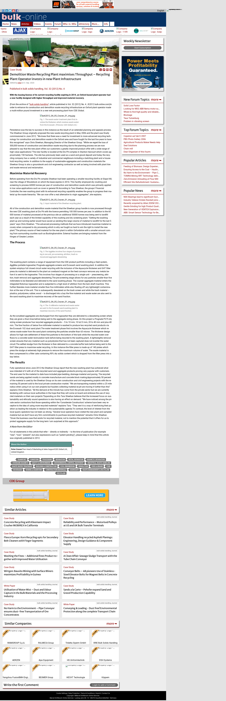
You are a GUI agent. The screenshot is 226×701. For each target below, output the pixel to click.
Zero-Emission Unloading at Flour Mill (141, 179)
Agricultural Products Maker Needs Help (142, 142)
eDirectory (84, 24)
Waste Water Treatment (22, 466)
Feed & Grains (97, 466)
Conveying (34, 459)
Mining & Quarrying (34, 470)
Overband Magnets (20, 463)
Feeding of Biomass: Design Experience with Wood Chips (150, 166)
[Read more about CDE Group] (9, 481)
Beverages (17, 470)
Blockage (128, 115)
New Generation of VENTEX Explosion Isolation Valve (148, 209)
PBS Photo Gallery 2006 (135, 139)
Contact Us (106, 693)
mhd (19, 83)
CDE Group (16, 481)
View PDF (97, 70)
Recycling (61, 473)
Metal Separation (76, 459)
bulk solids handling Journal (19, 39)
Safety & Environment (41, 463)
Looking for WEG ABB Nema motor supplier (143, 109)
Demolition (83, 466)
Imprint (98, 693)
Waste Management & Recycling (96, 470)
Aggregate (74, 470)
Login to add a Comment (103, 685)
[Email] (110, 70)
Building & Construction (46, 466)
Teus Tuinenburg (131, 118)
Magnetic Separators (96, 459)
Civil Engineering (67, 466)
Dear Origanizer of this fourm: (137, 152)
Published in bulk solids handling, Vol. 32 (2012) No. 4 (37, 88)
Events (48, 24)
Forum (58, 24)
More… (95, 24)
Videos (37, 24)
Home (6, 24)
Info (106, 24)
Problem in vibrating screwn (136, 121)
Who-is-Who (69, 24)
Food (108, 466)
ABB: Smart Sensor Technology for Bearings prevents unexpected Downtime (159, 212)
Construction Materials (56, 470)
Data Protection (74, 693)
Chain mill (128, 148)
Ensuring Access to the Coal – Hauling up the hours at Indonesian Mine (156, 169)
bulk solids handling (39, 104)
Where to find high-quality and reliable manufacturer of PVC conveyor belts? (158, 112)
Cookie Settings (61, 693)
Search (112, 24)
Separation (60, 459)
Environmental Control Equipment (69, 463)
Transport (21, 459)
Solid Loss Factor (132, 105)
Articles (25, 24)
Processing (47, 459)
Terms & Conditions (88, 693)
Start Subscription (142, 48)
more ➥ (156, 99)
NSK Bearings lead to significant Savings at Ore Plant (148, 197)
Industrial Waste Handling (98, 463)
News (14, 24)
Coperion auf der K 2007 (135, 136)
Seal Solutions (130, 145)
